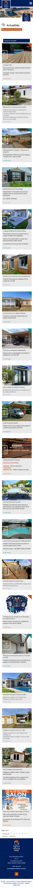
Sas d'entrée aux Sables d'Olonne (14, 387)
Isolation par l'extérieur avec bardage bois (16, 276)
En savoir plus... (7, 78)
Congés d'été (7, 65)
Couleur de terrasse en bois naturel (14, 231)
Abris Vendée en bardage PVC (12, 769)
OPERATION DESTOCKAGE (11, 460)
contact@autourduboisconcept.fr (16, 868)
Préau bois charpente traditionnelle (14, 350)
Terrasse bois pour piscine (11, 502)
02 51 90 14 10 (16, 866)
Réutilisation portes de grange (13, 189)
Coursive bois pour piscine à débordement (17, 541)
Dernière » (12, 836)
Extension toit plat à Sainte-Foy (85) (14, 694)
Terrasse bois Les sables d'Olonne (14, 313)
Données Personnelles (10, 883)
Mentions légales (26, 881)
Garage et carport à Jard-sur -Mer (14, 730)
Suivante (4, 836)
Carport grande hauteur (10, 423)
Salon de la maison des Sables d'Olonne (16, 811)
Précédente (5, 834)
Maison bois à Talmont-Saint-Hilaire (14, 107)
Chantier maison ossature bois (13, 581)
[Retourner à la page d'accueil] (6, 8)
